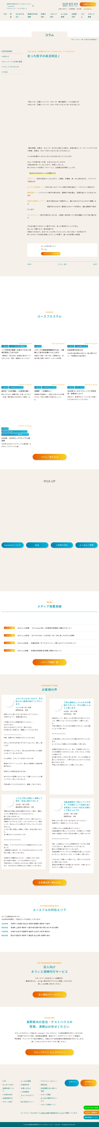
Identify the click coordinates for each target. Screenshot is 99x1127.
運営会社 (44, 1084)
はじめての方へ (20, 15)
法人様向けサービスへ (49, 994)
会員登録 (89, 1083)
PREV (29, 264)
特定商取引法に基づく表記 (49, 1089)
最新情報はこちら (91, 1117)
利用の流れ (43, 15)
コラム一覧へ (62, 264)
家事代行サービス (57, 1113)
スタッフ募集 (91, 15)
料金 (11, 15)
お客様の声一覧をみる (49, 882)
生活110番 (45, 1113)
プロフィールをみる (50, 253)
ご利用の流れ (62, 545)
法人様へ (79, 9)
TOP (5, 14)
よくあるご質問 (86, 545)
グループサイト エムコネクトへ (49, 1052)
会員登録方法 (88, 9)
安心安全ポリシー (27, 1102)
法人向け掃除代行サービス (49, 1099)
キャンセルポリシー (27, 1096)
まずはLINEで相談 (91, 1107)
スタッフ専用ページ (48, 1104)
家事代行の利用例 (33, 15)
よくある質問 (64, 15)
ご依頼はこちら (88, 4)
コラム (82, 15)
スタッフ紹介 (53, 15)
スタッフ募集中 (91, 1112)
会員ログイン (73, 1083)
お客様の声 (74, 15)
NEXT (95, 264)
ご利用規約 (71, 9)
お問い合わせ (62, 9)
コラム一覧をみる (49, 456)
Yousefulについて (12, 545)
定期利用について (8, 1089)
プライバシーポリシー (49, 1081)
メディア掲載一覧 (49, 662)
